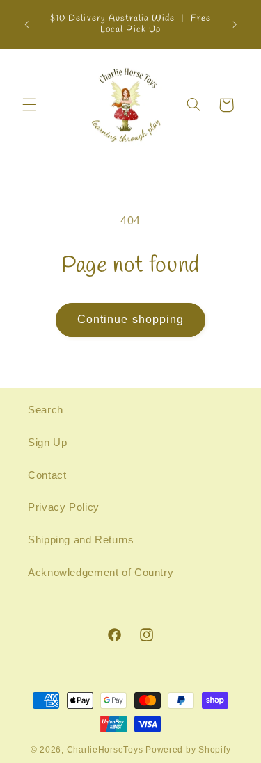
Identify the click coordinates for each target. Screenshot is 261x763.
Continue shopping (130, 319)
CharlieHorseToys (105, 750)
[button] (29, 105)
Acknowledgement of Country (100, 572)
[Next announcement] (234, 24)
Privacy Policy (64, 507)
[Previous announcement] (26, 24)
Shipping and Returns (81, 539)
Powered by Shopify (187, 750)
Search (45, 410)
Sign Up (47, 442)
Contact (47, 475)
